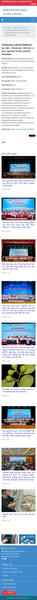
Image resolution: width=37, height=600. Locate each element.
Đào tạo (5, 575)
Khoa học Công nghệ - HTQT (13, 572)
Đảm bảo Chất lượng (10, 568)
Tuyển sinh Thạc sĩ (9, 587)
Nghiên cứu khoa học (20, 27)
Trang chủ (7, 27)
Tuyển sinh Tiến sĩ (9, 584)
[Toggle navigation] (32, 20)
